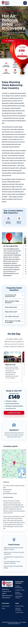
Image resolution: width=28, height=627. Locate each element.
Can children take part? (12, 316)
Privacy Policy (19, 606)
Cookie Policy (19, 612)
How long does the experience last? (10, 295)
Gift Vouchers (6, 606)
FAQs (3, 608)
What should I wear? (11, 307)
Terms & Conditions (18, 609)
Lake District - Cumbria (19, 597)
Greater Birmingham (18, 586)
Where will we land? (11, 312)
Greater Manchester (18, 593)
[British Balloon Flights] (5, 3)
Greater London (19, 590)
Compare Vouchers (14, 412)
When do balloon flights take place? (12, 301)
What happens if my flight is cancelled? (13, 321)
